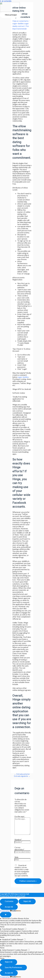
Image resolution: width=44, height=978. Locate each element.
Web (16, 857)
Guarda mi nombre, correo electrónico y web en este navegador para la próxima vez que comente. (22, 870)
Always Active (23, 918)
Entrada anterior (22, 774)
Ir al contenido (5, 1)
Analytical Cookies (9, 939)
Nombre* (18, 840)
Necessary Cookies (9, 918)
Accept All (9, 907)
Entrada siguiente (22, 776)
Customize (9, 901)
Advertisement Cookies (11, 950)
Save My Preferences (13, 967)
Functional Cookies (9, 929)
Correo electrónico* (19, 848)
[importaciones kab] (10, 7)
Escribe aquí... (20, 816)
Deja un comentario (20, 21)
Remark (21, 929)
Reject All (27, 901)
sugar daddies (23, 377)
